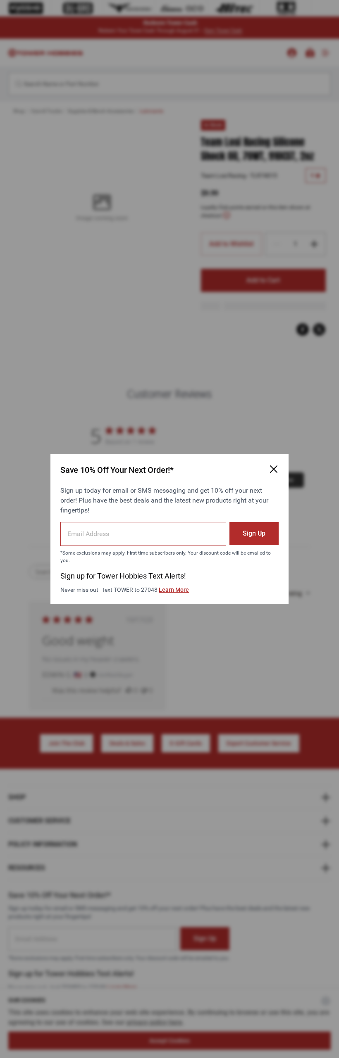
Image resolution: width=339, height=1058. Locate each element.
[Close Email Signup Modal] (274, 469)
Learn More (174, 589)
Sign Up (254, 533)
